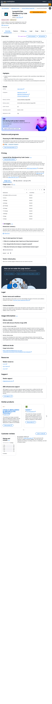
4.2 (18, 106)
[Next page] (41, 190)
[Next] (46, 416)
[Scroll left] (3, 31)
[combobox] (24, 4)
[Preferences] (44, 190)
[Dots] (23, 429)
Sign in (49, 1)
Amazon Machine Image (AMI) (23, 99)
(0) (8, 27)
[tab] (7, 31)
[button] (19, 15)
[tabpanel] (24, 201)
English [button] (44, 1)
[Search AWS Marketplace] (49, 4)
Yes (18, 113)
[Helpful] (8, 253)
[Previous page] (24, 190)
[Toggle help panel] (50, 8)
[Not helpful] (11, 253)
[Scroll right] (45, 31)
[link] (42, 8)
